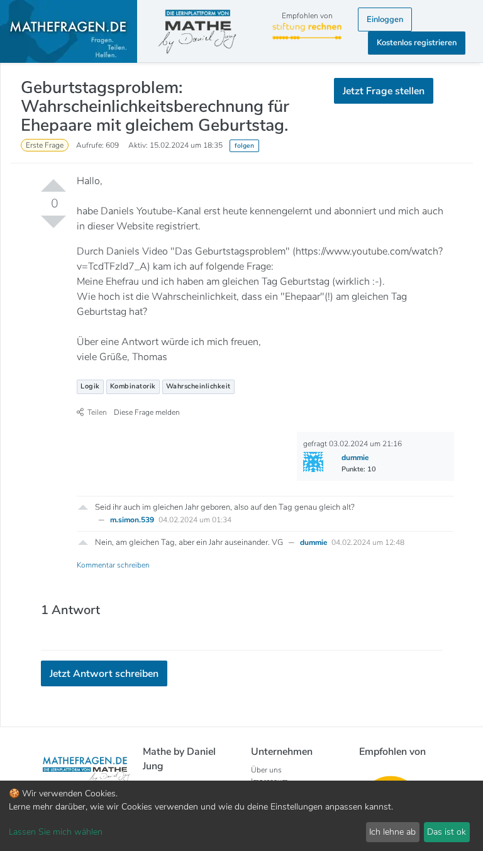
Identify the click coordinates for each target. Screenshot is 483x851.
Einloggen (385, 19)
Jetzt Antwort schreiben (104, 674)
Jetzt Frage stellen (384, 91)
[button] (83, 506)
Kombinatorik (133, 386)
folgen (244, 145)
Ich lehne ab (392, 832)
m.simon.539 (133, 520)
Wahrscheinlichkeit (198, 386)
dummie (314, 542)
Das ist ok (446, 832)
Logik (90, 386)
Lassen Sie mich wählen (56, 832)
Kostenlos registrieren (417, 42)
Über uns (266, 770)
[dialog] (241, 816)
